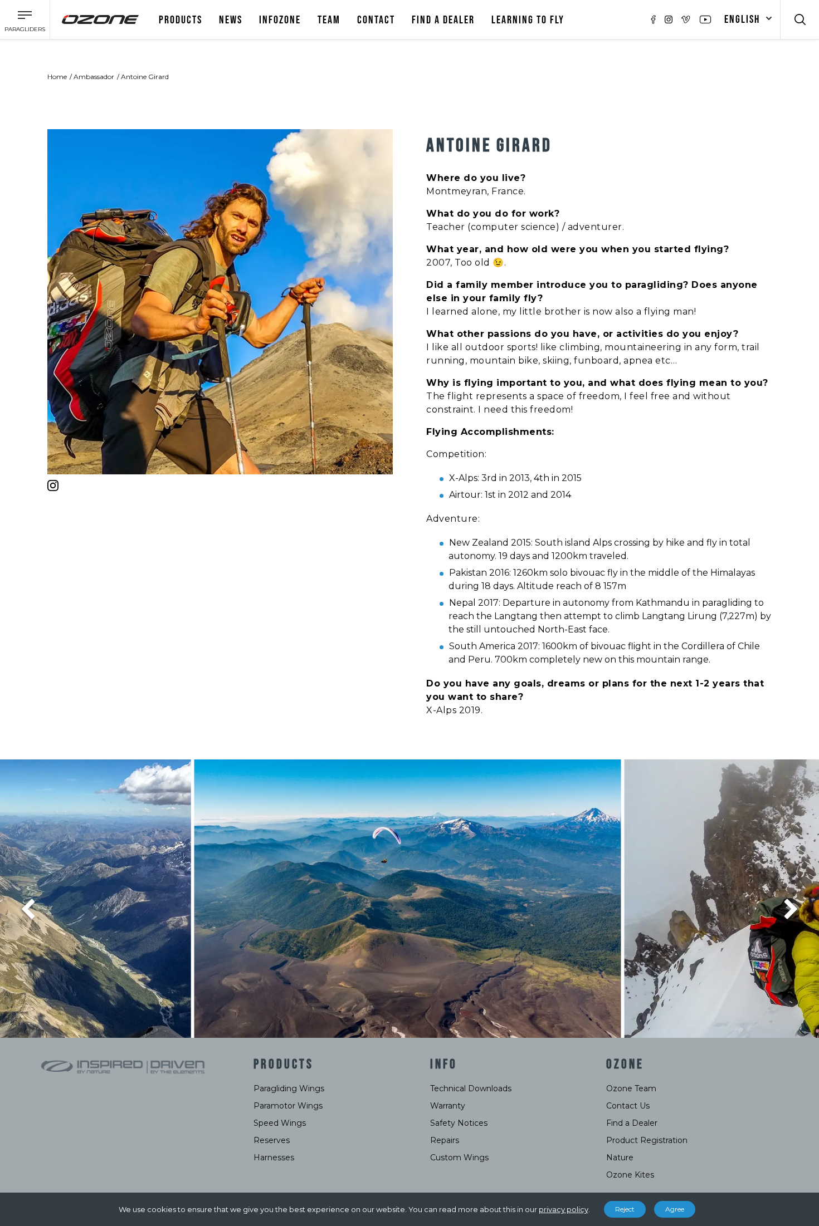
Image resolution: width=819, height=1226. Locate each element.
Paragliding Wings (289, 1088)
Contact (376, 20)
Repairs (444, 1140)
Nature (619, 1158)
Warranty (447, 1106)
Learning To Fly (527, 20)
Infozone (280, 20)
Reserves (272, 1140)
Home (57, 76)
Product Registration (647, 1140)
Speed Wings (280, 1123)
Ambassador (94, 76)
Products (180, 20)
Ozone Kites (630, 1175)
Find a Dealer (631, 1123)
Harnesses (274, 1158)
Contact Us (628, 1106)
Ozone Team (631, 1088)
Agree (674, 1209)
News (230, 20)
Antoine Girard (145, 76)
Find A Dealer (443, 20)
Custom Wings (459, 1158)
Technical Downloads (470, 1088)
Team (329, 20)
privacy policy (563, 1209)
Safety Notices (459, 1123)
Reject (625, 1209)
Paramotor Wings (288, 1106)
